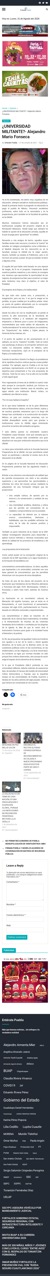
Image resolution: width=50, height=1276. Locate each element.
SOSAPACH (18, 1177)
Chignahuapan (22, 1071)
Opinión (6, 121)
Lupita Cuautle (32, 1126)
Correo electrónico (16, 915)
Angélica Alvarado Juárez (16, 1052)
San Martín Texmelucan (35, 1159)
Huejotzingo (7, 1114)
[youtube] (47, 3)
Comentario (12, 882)
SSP (37, 1177)
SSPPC (17, 1183)
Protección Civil (27, 1147)
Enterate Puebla (11, 143)
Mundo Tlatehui (28, 1134)
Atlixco (30, 1063)
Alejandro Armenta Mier (19, 1045)
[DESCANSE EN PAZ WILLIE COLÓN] (11, 738)
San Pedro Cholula (10, 1164)
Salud (35, 1153)
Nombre (11, 904)
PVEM (6, 1153)
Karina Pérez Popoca (14, 1119)
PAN (24, 1141)
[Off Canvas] (3, 9)
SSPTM (28, 1184)
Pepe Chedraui (9, 1147)
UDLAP (7, 1197)
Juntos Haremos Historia (26, 1114)
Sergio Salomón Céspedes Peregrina (23, 1170)
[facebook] (40, 3)
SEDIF (24, 1164)
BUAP (7, 1071)
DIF (21, 1085)
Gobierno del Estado (21, 1100)
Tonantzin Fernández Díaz (18, 1190)
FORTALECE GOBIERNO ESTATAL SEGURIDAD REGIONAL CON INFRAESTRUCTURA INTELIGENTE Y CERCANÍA (22, 1223)
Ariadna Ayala (32, 1058)
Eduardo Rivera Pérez (15, 1092)
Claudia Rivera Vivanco (17, 1078)
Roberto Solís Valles (20, 1153)
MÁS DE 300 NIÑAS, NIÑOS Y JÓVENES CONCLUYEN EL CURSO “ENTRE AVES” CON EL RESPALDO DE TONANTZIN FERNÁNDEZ (24, 1250)
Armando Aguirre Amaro (12, 1064)
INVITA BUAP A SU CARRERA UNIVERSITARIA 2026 (18, 1236)
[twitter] (43, 3)
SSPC (6, 1183)
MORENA (8, 1134)
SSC (28, 1177)
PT (39, 1147)
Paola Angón (37, 1140)
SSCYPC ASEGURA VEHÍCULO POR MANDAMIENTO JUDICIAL (21, 1209)
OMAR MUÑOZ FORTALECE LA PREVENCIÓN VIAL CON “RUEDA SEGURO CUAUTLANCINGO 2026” (21, 1265)
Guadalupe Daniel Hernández (18, 1107)
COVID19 (9, 1085)
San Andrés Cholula (12, 1159)
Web (8, 925)
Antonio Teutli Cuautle (12, 1058)
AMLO (42, 1045)
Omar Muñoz (10, 1140)
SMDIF (6, 1177)
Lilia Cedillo (10, 1126)
